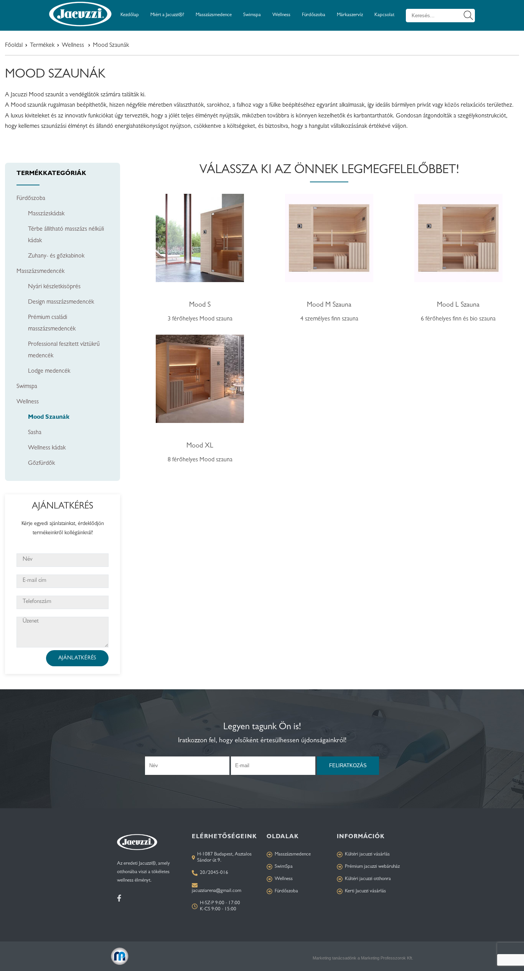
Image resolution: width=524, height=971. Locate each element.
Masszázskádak (46, 214)
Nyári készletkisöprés (54, 287)
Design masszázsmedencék (61, 302)
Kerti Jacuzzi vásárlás (365, 891)
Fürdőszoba (313, 15)
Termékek (42, 46)
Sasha (34, 433)
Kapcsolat (384, 15)
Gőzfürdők (41, 464)
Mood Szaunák (48, 417)
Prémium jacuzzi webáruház (372, 866)
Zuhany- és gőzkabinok (56, 256)
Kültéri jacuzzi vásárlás (367, 854)
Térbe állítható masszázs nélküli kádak (66, 235)
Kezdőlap (129, 15)
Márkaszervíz (350, 15)
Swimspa (252, 15)
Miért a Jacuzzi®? (167, 15)
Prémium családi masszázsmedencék (52, 323)
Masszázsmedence (214, 15)
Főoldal (14, 46)
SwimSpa (284, 866)
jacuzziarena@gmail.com (216, 890)
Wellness (281, 15)
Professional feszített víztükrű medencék (64, 350)
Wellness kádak (47, 448)
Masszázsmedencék (40, 272)
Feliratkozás (348, 765)
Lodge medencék (49, 371)
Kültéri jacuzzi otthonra (368, 879)
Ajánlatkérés (77, 658)
